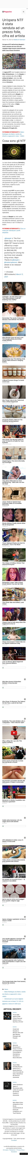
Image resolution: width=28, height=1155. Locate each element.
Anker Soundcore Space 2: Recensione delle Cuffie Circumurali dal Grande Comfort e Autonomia (18, 1090)
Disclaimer (14, 1151)
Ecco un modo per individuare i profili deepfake (13, 230)
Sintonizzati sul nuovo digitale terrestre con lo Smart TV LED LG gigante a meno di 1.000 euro (12, 1001)
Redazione (12, 1150)
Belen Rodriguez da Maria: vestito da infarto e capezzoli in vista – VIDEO (13, 134)
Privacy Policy (20, 1150)
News (6, 989)
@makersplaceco (10, 262)
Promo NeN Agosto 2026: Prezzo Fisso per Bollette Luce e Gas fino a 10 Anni (18, 1018)
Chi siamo (5, 1150)
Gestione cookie (23, 1153)
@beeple (8, 238)
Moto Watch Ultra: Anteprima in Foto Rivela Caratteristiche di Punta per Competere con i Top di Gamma (18, 1108)
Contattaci (14, 1140)
